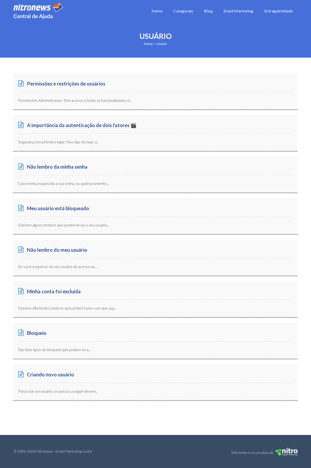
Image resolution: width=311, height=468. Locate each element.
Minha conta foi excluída (54, 291)
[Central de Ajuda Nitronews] (38, 11)
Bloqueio (36, 333)
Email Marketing (238, 11)
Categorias (183, 11)
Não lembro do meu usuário (57, 250)
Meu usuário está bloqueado (58, 208)
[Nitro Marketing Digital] (287, 454)
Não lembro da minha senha (57, 167)
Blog (208, 11)
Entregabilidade (278, 11)
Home (157, 11)
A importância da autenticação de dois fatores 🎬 (82, 125)
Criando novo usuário (50, 374)
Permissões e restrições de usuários (66, 84)
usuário (161, 44)
